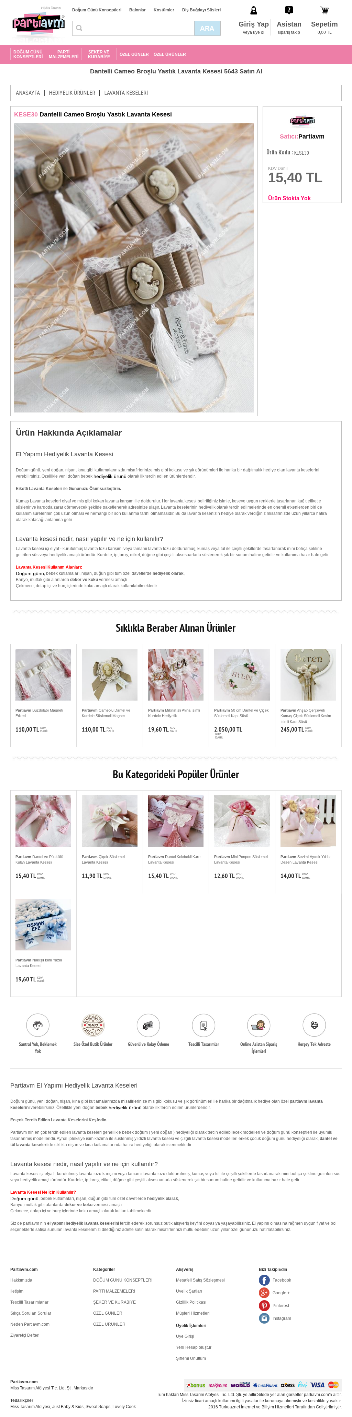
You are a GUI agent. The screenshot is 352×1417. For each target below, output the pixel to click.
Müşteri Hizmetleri (193, 1313)
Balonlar (137, 10)
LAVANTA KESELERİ (126, 93)
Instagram (282, 1318)
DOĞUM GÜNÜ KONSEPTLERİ (28, 54)
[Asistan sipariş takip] (289, 3)
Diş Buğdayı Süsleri (201, 10)
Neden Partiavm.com (30, 1324)
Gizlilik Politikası (191, 1302)
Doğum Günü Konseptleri (96, 10)
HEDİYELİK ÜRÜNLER (72, 93)
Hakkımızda (21, 1280)
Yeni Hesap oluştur (193, 1347)
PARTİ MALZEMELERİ (63, 54)
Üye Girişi (185, 1336)
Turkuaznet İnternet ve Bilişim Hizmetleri (256, 1407)
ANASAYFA (28, 93)
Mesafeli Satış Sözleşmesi (200, 1280)
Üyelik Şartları (189, 1291)
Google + (281, 1293)
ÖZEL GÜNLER (134, 54)
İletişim (16, 1291)
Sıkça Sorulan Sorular (30, 1313)
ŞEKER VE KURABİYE (99, 54)
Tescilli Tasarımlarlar (29, 1302)
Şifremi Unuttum (191, 1358)
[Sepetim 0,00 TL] (324, 3)
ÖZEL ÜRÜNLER (170, 54)
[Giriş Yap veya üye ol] (253, 3)
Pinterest (281, 1305)
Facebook (282, 1280)
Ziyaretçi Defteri (25, 1335)
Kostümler (164, 10)
